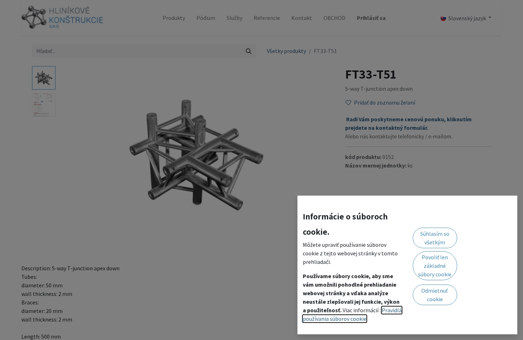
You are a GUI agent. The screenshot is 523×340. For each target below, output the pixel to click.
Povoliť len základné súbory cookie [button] (434, 266)
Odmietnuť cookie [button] (435, 295)
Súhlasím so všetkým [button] (434, 238)
